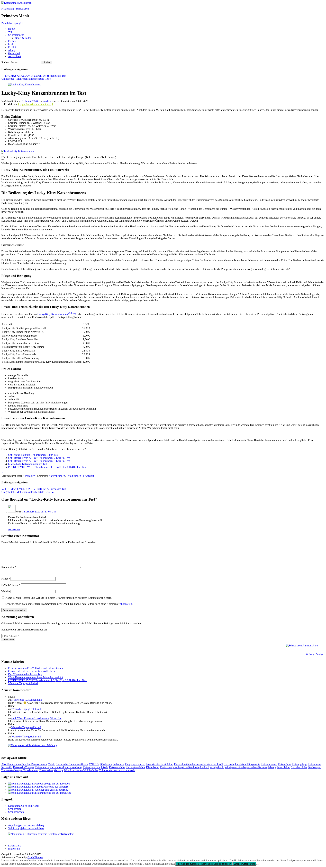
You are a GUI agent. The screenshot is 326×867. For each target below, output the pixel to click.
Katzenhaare (314, 764)
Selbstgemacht (16, 34)
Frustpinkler (166, 764)
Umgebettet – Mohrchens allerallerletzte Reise (27, 78)
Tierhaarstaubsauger (12, 770)
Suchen (5, 62)
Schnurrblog (14, 808)
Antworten (14, 529)
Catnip (51, 764)
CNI (91, 764)
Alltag (11, 50)
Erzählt (12, 47)
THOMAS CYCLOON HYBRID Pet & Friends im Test (33, 75)
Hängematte (253, 764)
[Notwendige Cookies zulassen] (257, 864)
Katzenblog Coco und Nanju (23, 805)
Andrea (47, 101)
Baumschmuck (39, 764)
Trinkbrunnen (73, 475)
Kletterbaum (152, 767)
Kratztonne (166, 767)
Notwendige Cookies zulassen (216, 864)
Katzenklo (6, 767)
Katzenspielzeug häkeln (95, 767)
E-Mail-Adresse (10, 585)
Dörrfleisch (106, 764)
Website (5, 591)
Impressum (14, 848)
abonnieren (126, 603)
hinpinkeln (241, 764)
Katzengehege (299, 764)
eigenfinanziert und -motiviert (35, 104)
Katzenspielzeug (73, 767)
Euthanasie (118, 764)
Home (11, 28)
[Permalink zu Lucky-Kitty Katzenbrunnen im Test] (24, 84)
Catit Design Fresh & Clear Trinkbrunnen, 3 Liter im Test (39, 460)
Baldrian (26, 764)
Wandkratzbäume (73, 770)
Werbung (72, 313)
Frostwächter (153, 764)
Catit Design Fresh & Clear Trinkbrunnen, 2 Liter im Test (39, 457)
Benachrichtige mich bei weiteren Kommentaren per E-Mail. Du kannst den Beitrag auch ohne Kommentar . (69, 603)
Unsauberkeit (46, 770)
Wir (10, 31)
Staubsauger (314, 767)
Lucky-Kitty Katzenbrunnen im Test (27, 464)
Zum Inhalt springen (12, 23)
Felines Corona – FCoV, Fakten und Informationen (35, 668)
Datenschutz (14, 845)
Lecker (12, 44)
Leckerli (204, 767)
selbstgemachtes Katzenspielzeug (258, 767)
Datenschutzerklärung (244, 864)
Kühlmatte (194, 767)
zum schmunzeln (126, 770)
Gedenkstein (195, 764)
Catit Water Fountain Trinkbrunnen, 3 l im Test (33, 454)
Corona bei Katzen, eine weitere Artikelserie (32, 671)
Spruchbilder (283, 767)
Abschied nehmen (11, 764)
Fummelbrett (181, 764)
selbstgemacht (232, 767)
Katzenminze (42, 767)
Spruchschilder (299, 767)
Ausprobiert (14, 56)
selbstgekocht (217, 767)
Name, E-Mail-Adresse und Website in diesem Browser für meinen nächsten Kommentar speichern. (58, 597)
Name (5, 578)
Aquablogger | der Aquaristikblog (26, 825)
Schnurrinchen (16, 811)
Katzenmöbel (57, 767)
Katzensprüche (117, 767)
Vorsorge (58, 770)
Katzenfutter (284, 764)
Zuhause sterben (108, 770)
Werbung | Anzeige (314, 654)
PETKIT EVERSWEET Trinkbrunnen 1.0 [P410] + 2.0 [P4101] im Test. (47, 467)
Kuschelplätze (180, 767)
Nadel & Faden (23, 38)
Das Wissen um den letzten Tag (25, 674)
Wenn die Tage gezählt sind (23, 683)
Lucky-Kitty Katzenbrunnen (52, 314)
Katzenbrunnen (57, 475)
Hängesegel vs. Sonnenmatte (26, 699)
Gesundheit (14, 53)
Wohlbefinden (90, 770)
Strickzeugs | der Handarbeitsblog (26, 828)
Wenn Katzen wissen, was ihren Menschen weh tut (35, 677)
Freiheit (12, 41)
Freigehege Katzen (135, 764)
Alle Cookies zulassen (188, 864)
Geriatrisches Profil (212, 764)
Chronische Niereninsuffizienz (72, 764)
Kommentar (8, 567)
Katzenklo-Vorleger (23, 767)
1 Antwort (88, 475)
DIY (96, 764)
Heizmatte (229, 764)
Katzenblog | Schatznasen (15, 8)
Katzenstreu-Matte (135, 767)
